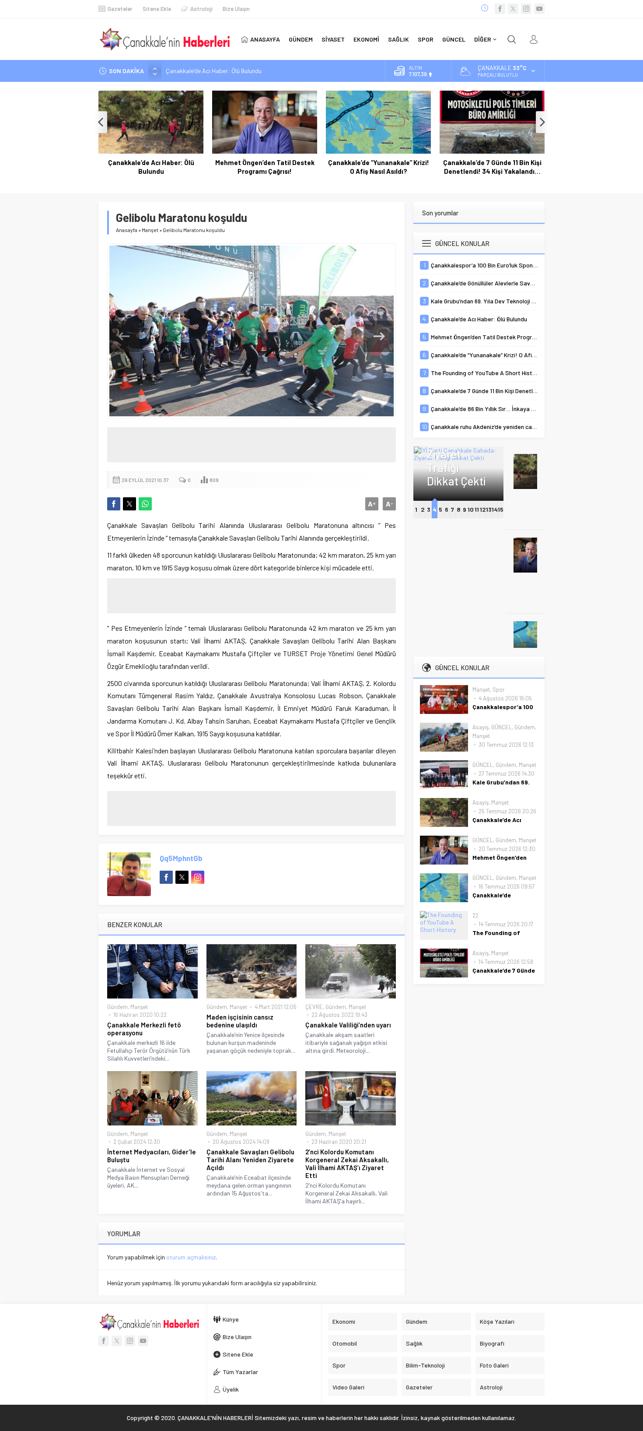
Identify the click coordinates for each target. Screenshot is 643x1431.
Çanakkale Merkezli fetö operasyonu (144, 1029)
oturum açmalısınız (191, 1257)
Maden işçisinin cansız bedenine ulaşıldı (239, 1021)
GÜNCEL (501, 727)
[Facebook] (500, 9)
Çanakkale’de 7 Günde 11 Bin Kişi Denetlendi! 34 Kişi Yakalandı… (492, 166)
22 (475, 915)
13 (489, 509)
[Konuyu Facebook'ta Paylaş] (113, 503)
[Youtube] (539, 9)
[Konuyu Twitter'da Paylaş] (129, 503)
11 (477, 509)
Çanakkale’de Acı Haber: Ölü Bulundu (151, 166)
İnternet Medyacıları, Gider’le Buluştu (151, 1156)
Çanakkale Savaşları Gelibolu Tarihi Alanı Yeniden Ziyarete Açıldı (250, 1159)
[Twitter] (513, 9)
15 (500, 509)
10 (471, 509)
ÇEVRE (314, 1006)
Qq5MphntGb (181, 858)
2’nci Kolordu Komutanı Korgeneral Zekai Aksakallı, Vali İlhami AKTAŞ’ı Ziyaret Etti (347, 1163)
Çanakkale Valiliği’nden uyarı (348, 1025)
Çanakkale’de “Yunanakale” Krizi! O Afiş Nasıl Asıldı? (378, 166)
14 (495, 509)
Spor (499, 689)
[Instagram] (526, 9)
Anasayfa (126, 230)
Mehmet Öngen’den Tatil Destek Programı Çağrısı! (230, 70)
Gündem (117, 1006)
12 (483, 509)
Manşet (150, 230)
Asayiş (480, 727)
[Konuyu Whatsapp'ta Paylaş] (145, 503)
